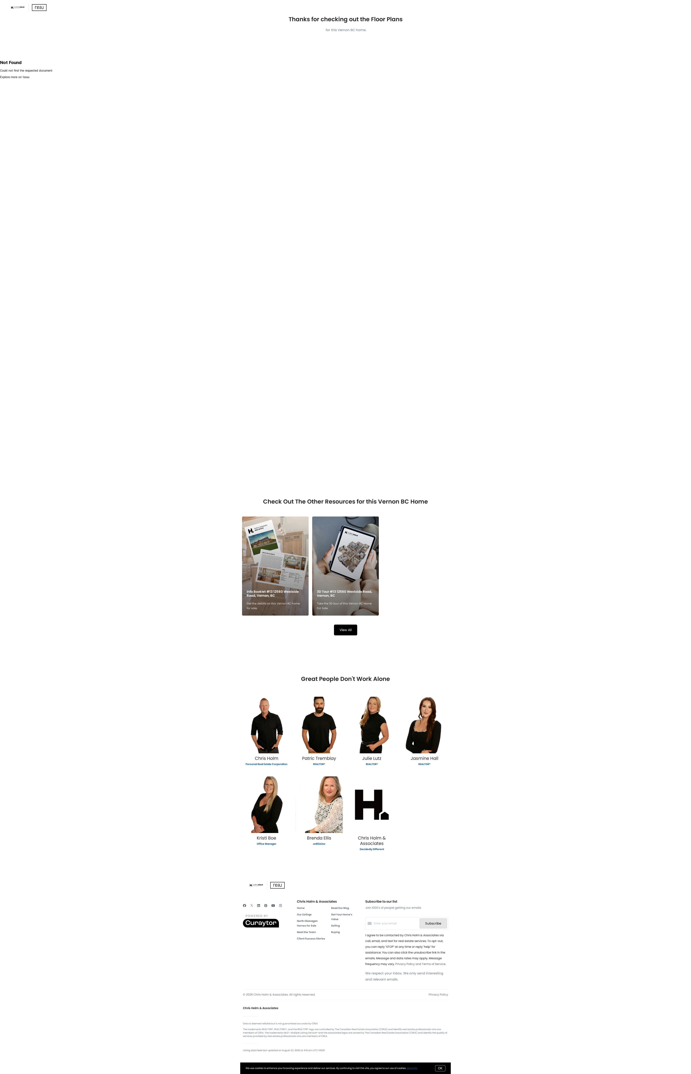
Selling (335, 925)
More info (412, 1068)
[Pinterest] (265, 905)
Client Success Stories (311, 938)
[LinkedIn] (258, 905)
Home (301, 908)
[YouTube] (273, 905)
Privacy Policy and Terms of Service (420, 964)
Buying (335, 932)
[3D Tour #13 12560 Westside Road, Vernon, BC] (345, 547)
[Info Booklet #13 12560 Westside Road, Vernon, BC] (275, 547)
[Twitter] (251, 905)
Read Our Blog (340, 908)
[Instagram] (280, 905)
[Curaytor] (261, 927)
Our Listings (304, 914)
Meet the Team (306, 932)
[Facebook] (244, 905)
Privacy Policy (438, 995)
